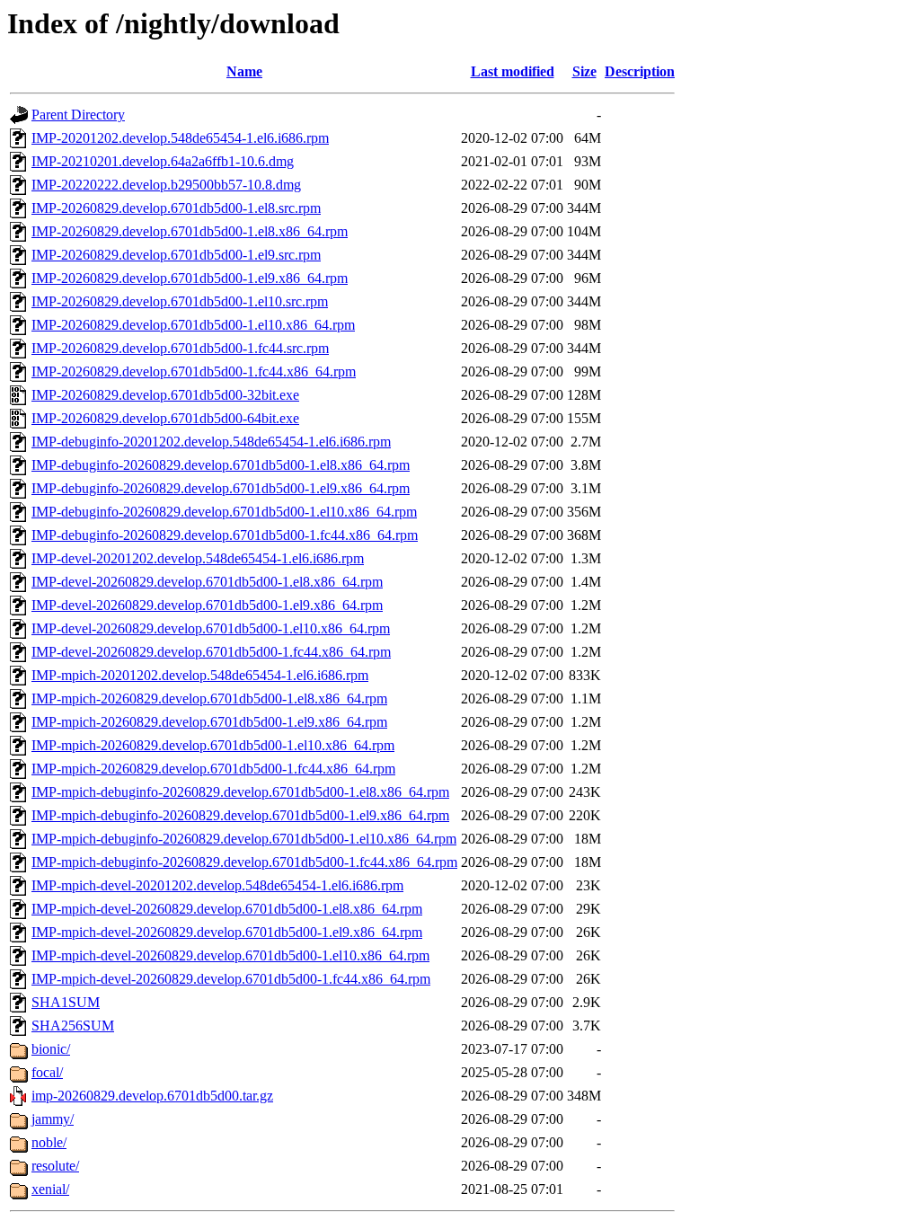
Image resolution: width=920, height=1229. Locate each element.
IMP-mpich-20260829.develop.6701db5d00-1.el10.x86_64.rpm (212, 745)
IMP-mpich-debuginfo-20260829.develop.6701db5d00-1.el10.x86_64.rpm (243, 838)
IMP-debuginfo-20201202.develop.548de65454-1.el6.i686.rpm (211, 441)
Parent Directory (78, 114)
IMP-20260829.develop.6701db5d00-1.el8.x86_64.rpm (189, 231)
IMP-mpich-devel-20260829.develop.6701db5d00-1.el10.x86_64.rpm (230, 955)
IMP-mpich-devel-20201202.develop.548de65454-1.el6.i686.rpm (217, 885)
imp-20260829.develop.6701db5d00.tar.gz (152, 1095)
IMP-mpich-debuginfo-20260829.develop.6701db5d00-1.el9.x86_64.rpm (240, 815)
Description (640, 71)
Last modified (512, 71)
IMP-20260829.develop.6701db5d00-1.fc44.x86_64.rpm (193, 371)
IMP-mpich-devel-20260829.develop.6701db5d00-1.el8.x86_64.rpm (226, 908)
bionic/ (50, 1049)
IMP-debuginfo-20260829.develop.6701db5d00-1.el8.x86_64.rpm (220, 465)
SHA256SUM (72, 1025)
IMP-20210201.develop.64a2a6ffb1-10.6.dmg (162, 161)
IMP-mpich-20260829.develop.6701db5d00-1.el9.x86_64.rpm (209, 721)
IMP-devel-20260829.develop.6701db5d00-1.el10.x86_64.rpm (210, 628)
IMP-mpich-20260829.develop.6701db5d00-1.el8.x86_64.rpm (209, 698)
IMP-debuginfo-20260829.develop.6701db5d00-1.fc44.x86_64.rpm (224, 535)
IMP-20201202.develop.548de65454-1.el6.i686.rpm (180, 138)
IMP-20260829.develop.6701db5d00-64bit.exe (165, 418)
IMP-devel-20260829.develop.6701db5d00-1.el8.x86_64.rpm (207, 581)
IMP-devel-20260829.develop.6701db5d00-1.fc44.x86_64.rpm (211, 651)
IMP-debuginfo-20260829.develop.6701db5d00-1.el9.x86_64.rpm (220, 488)
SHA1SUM (65, 1002)
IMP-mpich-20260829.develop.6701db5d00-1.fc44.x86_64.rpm (213, 768)
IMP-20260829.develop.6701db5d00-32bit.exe (165, 394)
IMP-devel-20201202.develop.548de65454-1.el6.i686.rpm (197, 558)
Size (584, 71)
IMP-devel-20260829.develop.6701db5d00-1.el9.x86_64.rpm (207, 605)
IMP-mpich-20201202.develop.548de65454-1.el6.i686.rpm (199, 675)
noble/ (48, 1142)
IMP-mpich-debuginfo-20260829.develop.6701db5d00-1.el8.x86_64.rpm (240, 792)
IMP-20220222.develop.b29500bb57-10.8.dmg (166, 184)
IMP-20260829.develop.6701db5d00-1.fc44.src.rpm (180, 348)
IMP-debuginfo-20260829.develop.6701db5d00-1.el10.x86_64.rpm (224, 511)
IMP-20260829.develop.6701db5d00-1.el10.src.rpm (179, 301)
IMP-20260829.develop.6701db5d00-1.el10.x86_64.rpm (193, 324)
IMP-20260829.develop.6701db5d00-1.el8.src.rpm (176, 208)
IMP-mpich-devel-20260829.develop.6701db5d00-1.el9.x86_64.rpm (226, 932)
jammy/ (52, 1119)
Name (244, 71)
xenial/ (50, 1189)
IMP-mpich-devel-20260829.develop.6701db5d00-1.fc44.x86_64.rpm (230, 978)
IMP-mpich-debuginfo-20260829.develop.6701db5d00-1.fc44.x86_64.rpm (244, 862)
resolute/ (55, 1165)
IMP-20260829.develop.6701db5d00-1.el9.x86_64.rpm (189, 278)
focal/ (47, 1072)
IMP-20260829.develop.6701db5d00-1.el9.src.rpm (176, 254)
